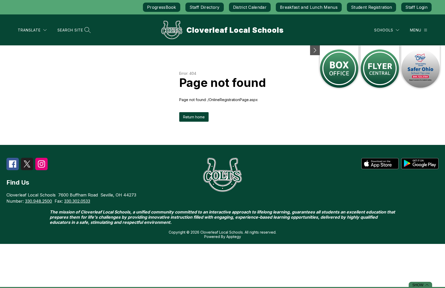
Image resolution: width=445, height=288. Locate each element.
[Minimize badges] (315, 50)
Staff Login (416, 7)
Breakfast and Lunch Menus (309, 7)
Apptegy (233, 236)
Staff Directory (205, 7)
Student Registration (371, 7)
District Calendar (250, 7)
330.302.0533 (77, 201)
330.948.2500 (38, 201)
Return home (194, 117)
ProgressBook (161, 7)
